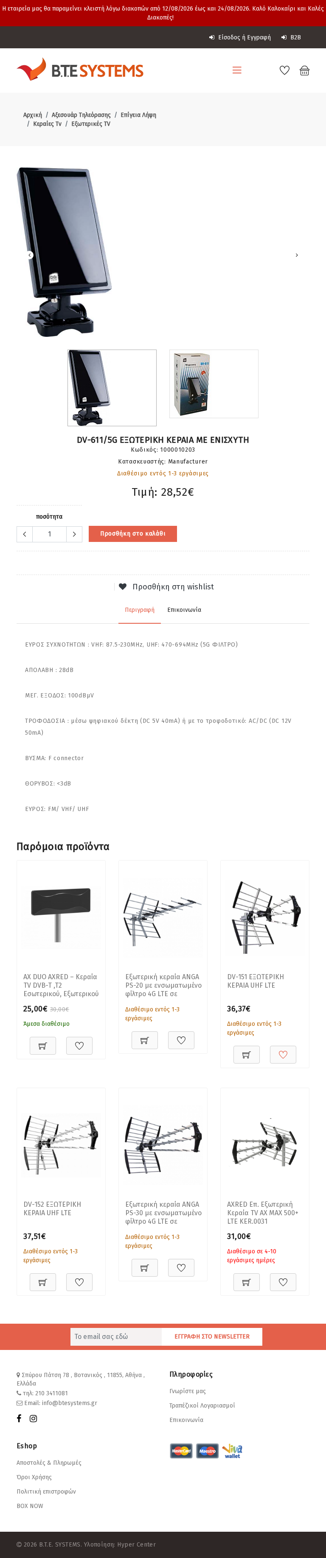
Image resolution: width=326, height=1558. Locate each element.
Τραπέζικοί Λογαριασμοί (202, 1405)
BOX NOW (30, 1506)
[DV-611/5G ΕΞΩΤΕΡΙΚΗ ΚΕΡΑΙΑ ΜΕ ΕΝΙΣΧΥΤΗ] (163, 252)
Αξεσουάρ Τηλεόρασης (81, 115)
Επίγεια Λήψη (138, 115)
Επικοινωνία (186, 1420)
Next (296, 255)
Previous (29, 255)
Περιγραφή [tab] (140, 610)
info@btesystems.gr (69, 1403)
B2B (295, 37)
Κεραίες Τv (47, 124)
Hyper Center (136, 1544)
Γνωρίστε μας (187, 1391)
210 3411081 (51, 1393)
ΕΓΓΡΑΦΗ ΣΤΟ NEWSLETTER (212, 1336)
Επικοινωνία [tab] (184, 610)
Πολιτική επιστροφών (46, 1491)
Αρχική (32, 115)
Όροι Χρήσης (34, 1477)
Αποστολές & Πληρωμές (49, 1462)
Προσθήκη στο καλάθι (133, 533)
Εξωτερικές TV (90, 124)
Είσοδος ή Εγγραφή (243, 37)
